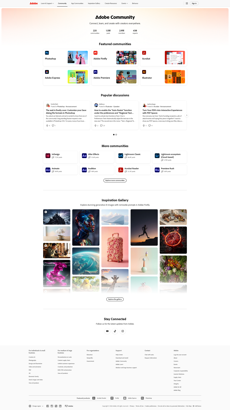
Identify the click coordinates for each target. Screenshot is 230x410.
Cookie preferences (150, 406)
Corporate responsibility (181, 371)
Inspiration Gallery (94, 3)
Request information (151, 358)
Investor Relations (179, 374)
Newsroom (177, 367)
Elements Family (34, 376)
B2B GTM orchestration (65, 370)
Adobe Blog (177, 390)
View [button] (65, 222)
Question (116, 106)
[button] (187, 3)
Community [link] (62, 3)
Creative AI (32, 357)
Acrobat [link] (156, 106)
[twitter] (56, 406)
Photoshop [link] (61, 106)
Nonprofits (90, 358)
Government (90, 361)
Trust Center (177, 380)
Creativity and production (65, 367)
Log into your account (180, 355)
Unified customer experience (66, 363)
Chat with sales (149, 355)
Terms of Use (140, 406)
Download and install (122, 358)
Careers (176, 361)
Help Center (119, 355)
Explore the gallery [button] (115, 299)
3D (29, 373)
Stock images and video (36, 380)
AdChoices (198, 406)
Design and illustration (35, 363)
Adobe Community (121, 361)
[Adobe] (34, 3)
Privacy (132, 406)
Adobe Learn (119, 364)
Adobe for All (177, 387)
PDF (30, 370)
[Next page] (187, 115)
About (175, 358)
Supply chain (177, 377)
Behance (135, 3)
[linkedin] (60, 406)
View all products (34, 383)
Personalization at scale (65, 357)
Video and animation (35, 367)
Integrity (176, 384)
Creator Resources (111, 3)
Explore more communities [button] (115, 180)
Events (124, 3)
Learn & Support (46, 3)
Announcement (71, 106)
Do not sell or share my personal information (171, 406)
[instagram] (52, 406)
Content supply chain (64, 360)
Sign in (194, 3)
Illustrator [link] (109, 106)
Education (89, 355)
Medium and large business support (126, 367)
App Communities (77, 3)
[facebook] (47, 406)
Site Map (188, 406)
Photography (32, 360)
